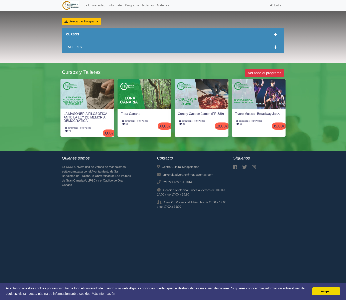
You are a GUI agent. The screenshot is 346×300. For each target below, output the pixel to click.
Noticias (148, 5)
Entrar (278, 5)
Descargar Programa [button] (83, 21)
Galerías (163, 5)
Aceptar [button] (326, 291)
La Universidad (94, 5)
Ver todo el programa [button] (265, 73)
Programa (132, 5)
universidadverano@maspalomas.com (188, 174)
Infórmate (115, 5)
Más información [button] (103, 293)
